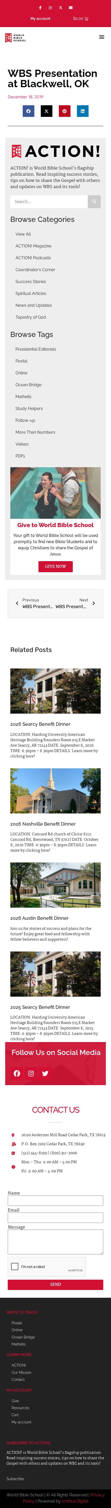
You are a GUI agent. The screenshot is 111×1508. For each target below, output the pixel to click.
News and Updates (33, 305)
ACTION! (19, 1365)
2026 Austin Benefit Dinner (39, 918)
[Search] (94, 201)
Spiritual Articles (30, 293)
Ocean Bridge (28, 384)
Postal (21, 361)
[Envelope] (71, 8)
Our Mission (21, 1372)
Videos (22, 444)
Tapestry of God (30, 317)
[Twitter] (45, 1073)
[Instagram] (50, 8)
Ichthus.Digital (75, 1501)
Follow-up (25, 420)
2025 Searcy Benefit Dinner (40, 1007)
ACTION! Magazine (33, 246)
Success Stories (30, 281)
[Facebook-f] (40, 8)
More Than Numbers (35, 432)
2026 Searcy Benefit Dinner (40, 724)
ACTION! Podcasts (33, 257)
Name (14, 1193)
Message (16, 1227)
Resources (20, 1408)
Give (15, 1401)
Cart (15, 1415)
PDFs (20, 456)
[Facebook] (16, 1073)
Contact (18, 1379)
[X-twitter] (61, 8)
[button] (101, 36)
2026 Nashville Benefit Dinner (43, 824)
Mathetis (23, 396)
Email (13, 1210)
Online (21, 372)
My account (40, 19)
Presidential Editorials (35, 349)
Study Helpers (29, 408)
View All (23, 234)
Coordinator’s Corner (35, 269)
